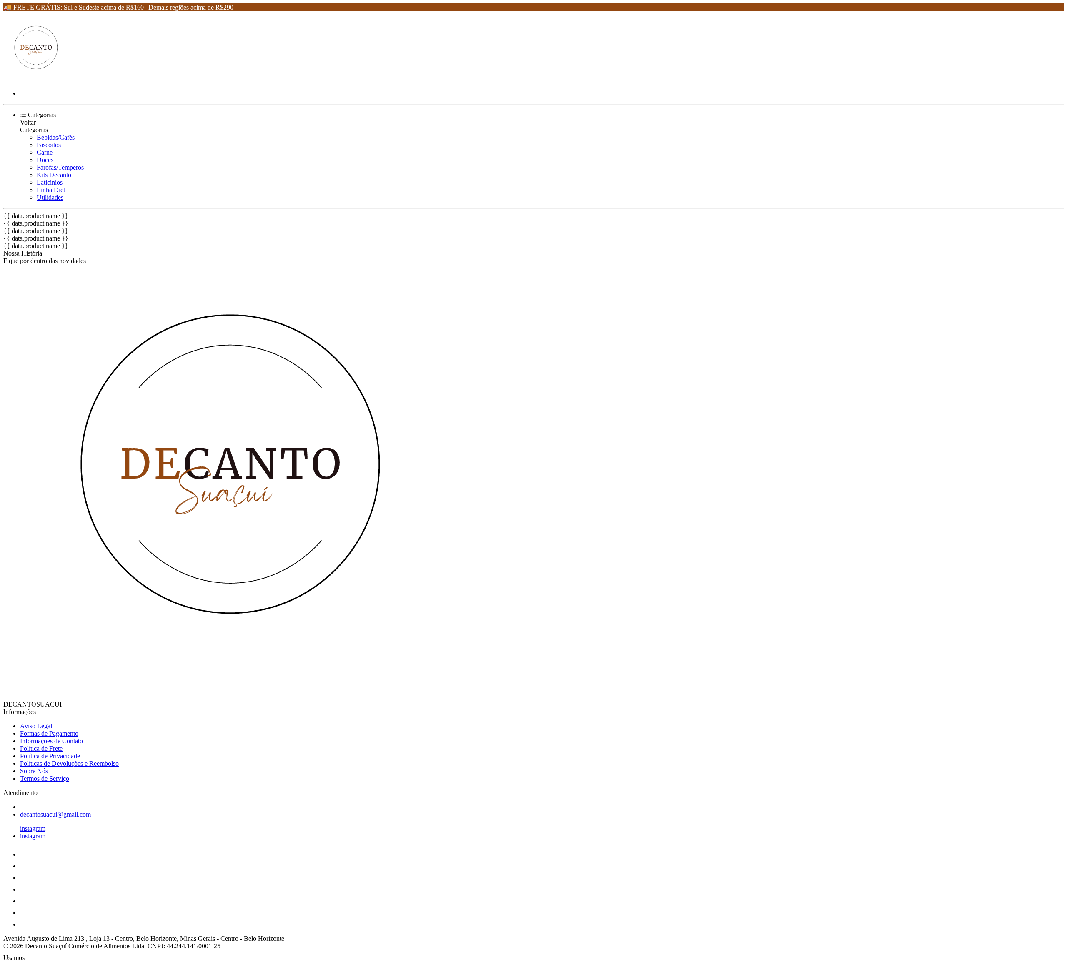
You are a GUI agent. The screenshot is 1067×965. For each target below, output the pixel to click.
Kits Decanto (54, 174)
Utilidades (50, 197)
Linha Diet (51, 189)
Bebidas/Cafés (56, 137)
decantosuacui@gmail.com (55, 814)
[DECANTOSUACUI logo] (34, 79)
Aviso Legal (36, 725)
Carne (45, 152)
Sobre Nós (34, 771)
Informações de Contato (51, 740)
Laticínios (50, 182)
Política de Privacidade (50, 755)
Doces (45, 159)
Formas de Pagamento (49, 733)
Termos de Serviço (44, 778)
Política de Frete (41, 748)
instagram (32, 828)
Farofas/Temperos (60, 167)
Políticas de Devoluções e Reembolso (69, 763)
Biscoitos (49, 144)
